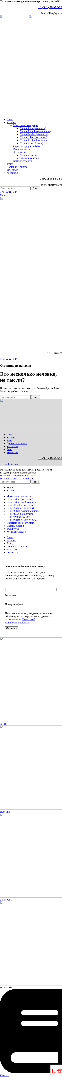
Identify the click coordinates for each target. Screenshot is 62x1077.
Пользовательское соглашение (17, 478)
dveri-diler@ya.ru (9, 464)
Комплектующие (22, 161)
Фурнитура (19, 152)
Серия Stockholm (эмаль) (33, 140)
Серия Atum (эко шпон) (33, 128)
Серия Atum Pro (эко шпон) (35, 131)
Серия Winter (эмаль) (31, 143)
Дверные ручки (28, 155)
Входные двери (22, 149)
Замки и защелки (29, 158)
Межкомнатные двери (25, 125)
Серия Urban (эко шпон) (33, 137)
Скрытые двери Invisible (27, 146)
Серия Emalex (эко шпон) (34, 134)
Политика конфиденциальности (18, 475)
